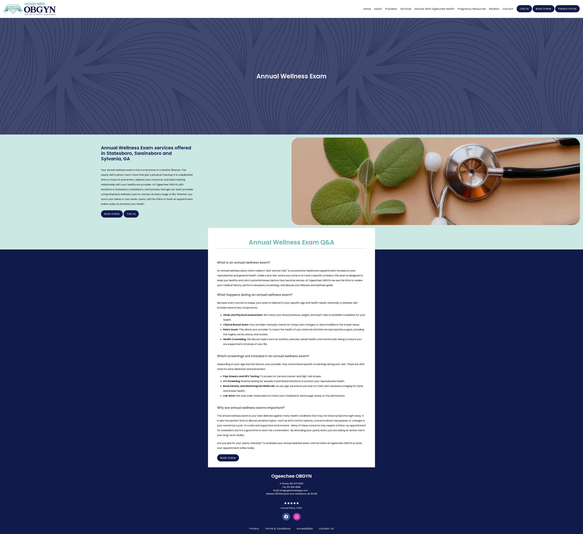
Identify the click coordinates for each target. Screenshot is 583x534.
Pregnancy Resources (472, 9)
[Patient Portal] (567, 12)
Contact (508, 9)
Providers (391, 9)
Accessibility (305, 528)
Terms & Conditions (277, 528)
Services (405, 9)
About (378, 9)
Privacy (254, 528)
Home (367, 9)
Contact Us (326, 528)
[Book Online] (543, 12)
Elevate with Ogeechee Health (434, 9)
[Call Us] (524, 12)
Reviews (494, 9)
